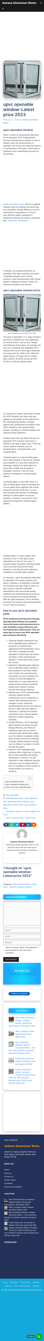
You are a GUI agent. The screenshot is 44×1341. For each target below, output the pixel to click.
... (22, 857)
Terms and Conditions (13, 1187)
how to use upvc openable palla (18, 787)
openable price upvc (14, 798)
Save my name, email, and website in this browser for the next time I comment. (22, 950)
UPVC (25, 337)
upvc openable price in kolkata (16, 801)
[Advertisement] (22, 38)
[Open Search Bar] (41, 3)
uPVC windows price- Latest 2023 (21, 818)
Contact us (8, 1176)
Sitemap (36, 1286)
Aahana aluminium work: (13, 204)
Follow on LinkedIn (19, 994)
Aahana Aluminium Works (19, 2)
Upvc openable (12, 795)
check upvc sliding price (17, 220)
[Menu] (3, 9)
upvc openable (30, 798)
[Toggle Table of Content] (28, 778)
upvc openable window (15, 782)
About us (8, 1173)
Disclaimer (8, 1183)
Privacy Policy (10, 1180)
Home (6, 1170)
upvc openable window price (17, 784)
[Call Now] (39, 1336)
